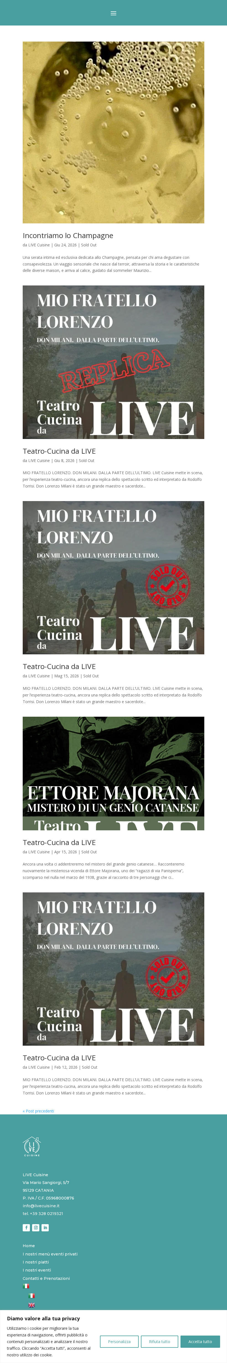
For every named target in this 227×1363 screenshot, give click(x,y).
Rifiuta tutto (159, 1341)
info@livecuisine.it (41, 1205)
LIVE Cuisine (39, 244)
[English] (31, 1307)
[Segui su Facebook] (26, 1227)
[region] (113, 1336)
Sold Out (89, 244)
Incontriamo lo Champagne (68, 235)
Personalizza (119, 1341)
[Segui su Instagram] (35, 1227)
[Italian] (26, 1287)
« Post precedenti (38, 1111)
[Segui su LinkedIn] (45, 1227)
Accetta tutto (200, 1341)
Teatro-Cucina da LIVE (59, 451)
